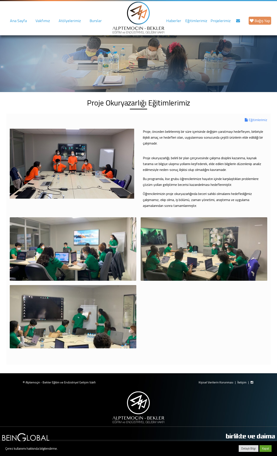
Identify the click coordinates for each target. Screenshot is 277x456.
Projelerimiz (221, 21)
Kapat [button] (265, 448)
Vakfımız (42, 21)
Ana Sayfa (18, 21)
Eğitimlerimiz (196, 21)
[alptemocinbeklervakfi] (252, 382)
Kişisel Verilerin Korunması (216, 382)
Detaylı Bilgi (248, 448)
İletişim (241, 382)
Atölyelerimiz (70, 21)
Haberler (173, 21)
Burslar (96, 21)
